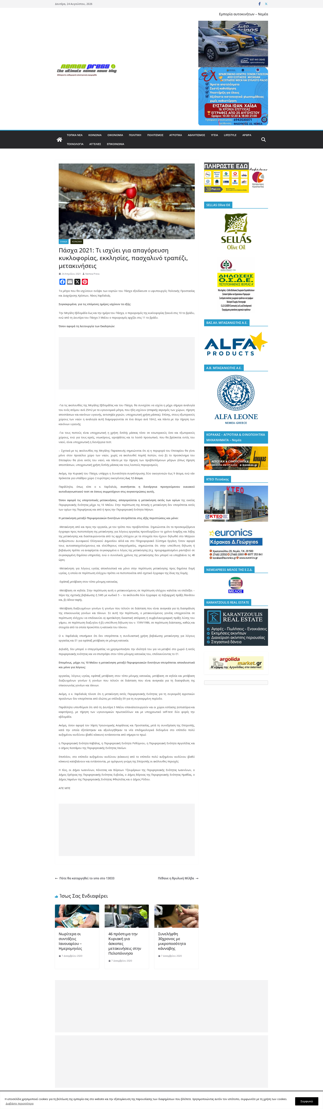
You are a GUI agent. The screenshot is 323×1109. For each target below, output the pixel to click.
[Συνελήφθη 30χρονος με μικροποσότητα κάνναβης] (176, 907)
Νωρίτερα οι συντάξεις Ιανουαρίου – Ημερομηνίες (70, 941)
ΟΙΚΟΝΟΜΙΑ (115, 135)
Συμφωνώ (307, 1101)
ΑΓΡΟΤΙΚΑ (175, 135)
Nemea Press (92, 273)
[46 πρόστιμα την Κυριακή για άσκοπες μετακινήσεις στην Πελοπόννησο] (127, 907)
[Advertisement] (127, 363)
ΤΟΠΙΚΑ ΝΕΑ (74, 135)
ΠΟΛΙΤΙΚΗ (135, 135)
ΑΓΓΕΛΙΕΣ (95, 144)
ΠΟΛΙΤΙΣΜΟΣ (155, 135)
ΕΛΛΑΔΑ (63, 241)
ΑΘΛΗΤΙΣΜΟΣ (196, 135)
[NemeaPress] (59, 139)
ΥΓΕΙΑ (214, 135)
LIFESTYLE (230, 135)
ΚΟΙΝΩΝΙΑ (94, 135)
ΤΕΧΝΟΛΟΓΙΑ (75, 144)
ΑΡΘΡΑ (246, 135)
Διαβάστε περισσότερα (19, 1103)
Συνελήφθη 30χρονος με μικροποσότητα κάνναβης (172, 941)
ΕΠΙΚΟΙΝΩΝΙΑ (115, 144)
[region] (161, 1100)
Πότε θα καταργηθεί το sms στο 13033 (86, 878)
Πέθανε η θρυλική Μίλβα (176, 878)
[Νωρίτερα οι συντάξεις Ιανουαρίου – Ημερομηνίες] (77, 907)
